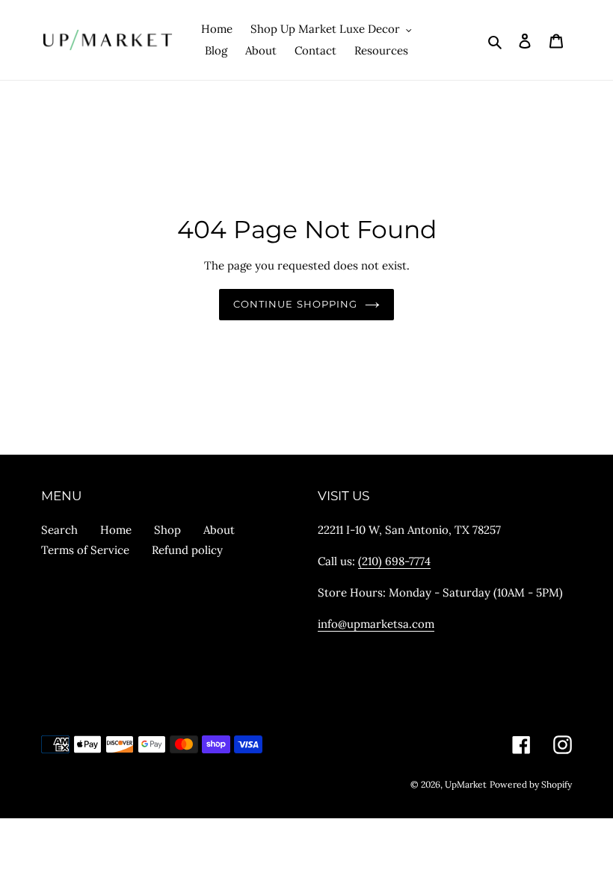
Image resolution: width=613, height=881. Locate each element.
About (219, 530)
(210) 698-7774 (394, 561)
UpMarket (466, 784)
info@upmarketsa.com (376, 624)
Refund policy (187, 550)
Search (59, 530)
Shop (167, 530)
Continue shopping (295, 304)
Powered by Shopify (531, 784)
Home (116, 530)
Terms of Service (85, 550)
